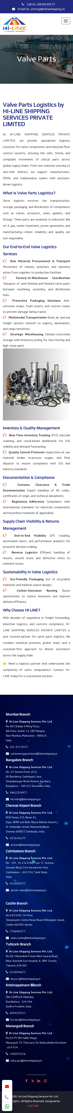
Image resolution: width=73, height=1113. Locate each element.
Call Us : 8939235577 (41, 4)
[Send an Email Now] (7, 1086)
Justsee (33, 1105)
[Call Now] (7, 1097)
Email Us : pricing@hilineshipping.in (41, 9)
